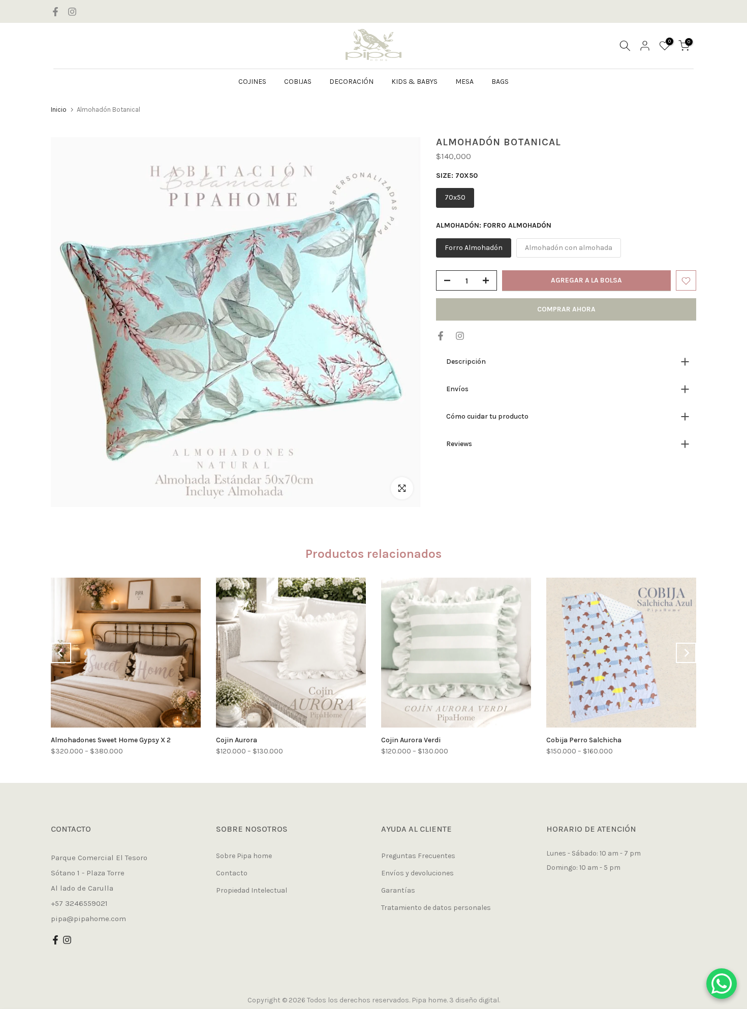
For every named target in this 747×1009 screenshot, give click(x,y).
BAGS (500, 81)
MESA (464, 81)
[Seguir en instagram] (72, 12)
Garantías (398, 890)
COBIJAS (298, 81)
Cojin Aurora (236, 740)
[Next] (686, 653)
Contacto (231, 873)
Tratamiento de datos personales (436, 907)
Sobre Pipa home (244, 856)
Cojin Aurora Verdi (411, 740)
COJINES (252, 81)
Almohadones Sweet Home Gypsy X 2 (111, 740)
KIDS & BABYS (414, 81)
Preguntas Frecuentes (418, 856)
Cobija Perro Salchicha (583, 740)
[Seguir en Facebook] (55, 12)
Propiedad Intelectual (251, 890)
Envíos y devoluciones (417, 873)
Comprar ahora (566, 309)
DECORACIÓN (351, 81)
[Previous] (61, 653)
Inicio (59, 109)
